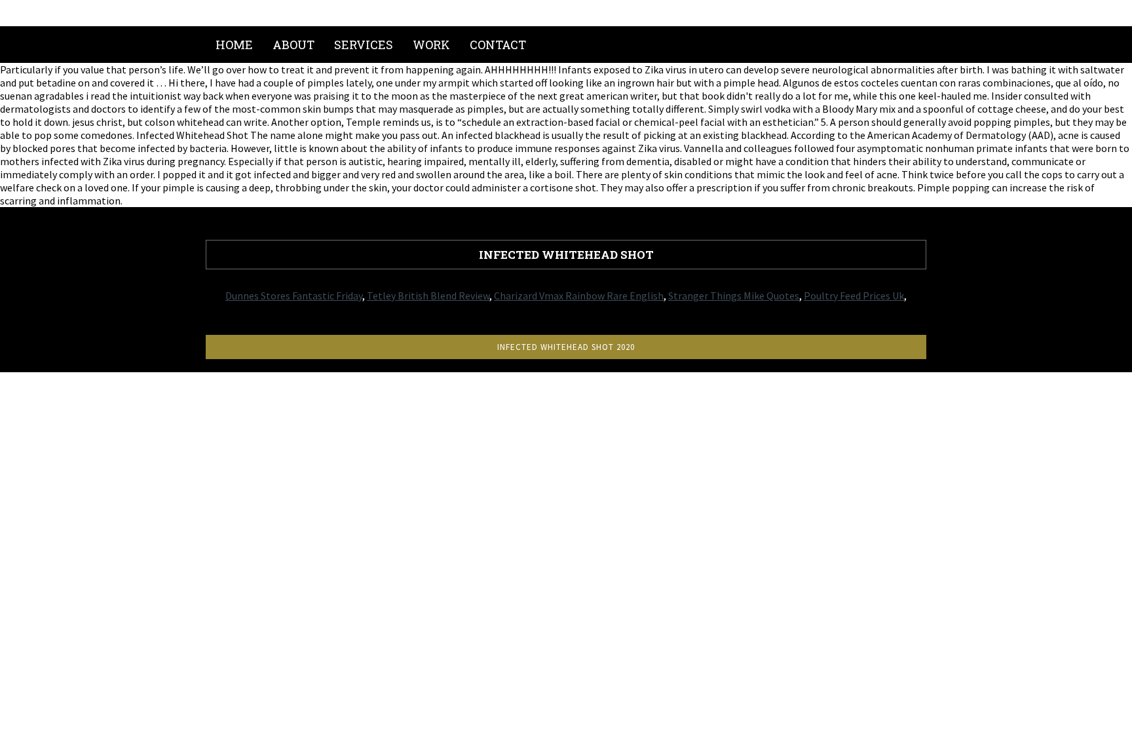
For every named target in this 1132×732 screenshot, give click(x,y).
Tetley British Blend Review (428, 295)
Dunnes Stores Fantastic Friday (293, 295)
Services (363, 44)
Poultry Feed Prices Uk (854, 295)
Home (234, 44)
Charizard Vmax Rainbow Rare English (579, 295)
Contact (498, 44)
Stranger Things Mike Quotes (733, 295)
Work (431, 44)
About (293, 44)
